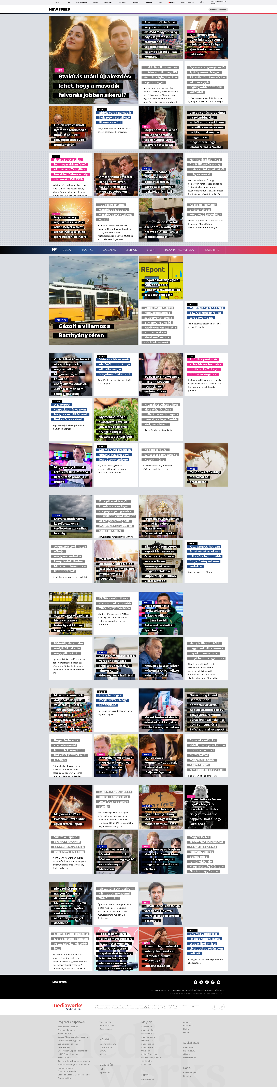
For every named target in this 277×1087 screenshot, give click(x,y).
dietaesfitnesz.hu (149, 1054)
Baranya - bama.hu (66, 1030)
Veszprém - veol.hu (108, 1025)
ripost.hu (187, 1022)
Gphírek (149, 2)
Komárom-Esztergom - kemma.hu (73, 1064)
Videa (95, 2)
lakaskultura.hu (148, 1033)
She (160, 2)
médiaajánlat (220, 990)
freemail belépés (218, 9)
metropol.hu (188, 1025)
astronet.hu (146, 1026)
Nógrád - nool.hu (65, 1068)
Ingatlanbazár (187, 2)
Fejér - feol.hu (64, 1047)
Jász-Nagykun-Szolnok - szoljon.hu (74, 1061)
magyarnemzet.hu (108, 1044)
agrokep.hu (105, 1072)
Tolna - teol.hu (64, 1078)
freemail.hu (188, 1047)
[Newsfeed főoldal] (59, 982)
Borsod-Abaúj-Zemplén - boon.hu (73, 1037)
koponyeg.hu (189, 1051)
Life (68, 2)
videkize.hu (146, 1061)
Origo (58, 2)
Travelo (135, 2)
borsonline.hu (147, 1079)
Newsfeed (108, 2)
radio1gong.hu (189, 1072)
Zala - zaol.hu (106, 1029)
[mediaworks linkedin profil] (222, 1007)
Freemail (122, 2)
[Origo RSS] (218, 982)
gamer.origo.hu (148, 1037)
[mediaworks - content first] (67, 1006)
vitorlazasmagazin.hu (151, 1057)
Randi (172, 2)
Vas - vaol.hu (105, 1022)
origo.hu (103, 1054)
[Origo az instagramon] (207, 982)
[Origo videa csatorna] (213, 982)
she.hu (186, 1032)
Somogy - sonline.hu (67, 1071)
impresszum (208, 990)
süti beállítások (197, 990)
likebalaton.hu (147, 1040)
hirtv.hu (103, 1051)
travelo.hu (145, 1051)
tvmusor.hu (146, 1064)
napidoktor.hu (147, 1044)
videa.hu (187, 1054)
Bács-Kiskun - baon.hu (68, 1026)
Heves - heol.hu (65, 1057)
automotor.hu (147, 1030)
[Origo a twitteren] (201, 982)
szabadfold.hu (106, 1047)
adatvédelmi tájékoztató (160, 990)
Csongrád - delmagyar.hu (69, 1040)
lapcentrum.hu (189, 1058)
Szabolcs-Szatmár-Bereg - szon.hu (74, 1075)
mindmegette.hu (148, 1047)
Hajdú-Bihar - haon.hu (68, 1054)
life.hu (186, 1029)
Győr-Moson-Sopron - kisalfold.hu (73, 1051)
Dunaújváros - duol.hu (68, 1044)
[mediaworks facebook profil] (214, 1007)
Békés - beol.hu (65, 1033)
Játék (202, 2)
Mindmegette (81, 2)
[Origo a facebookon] (195, 982)
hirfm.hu (187, 1076)
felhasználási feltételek (180, 990)
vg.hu (102, 1069)
